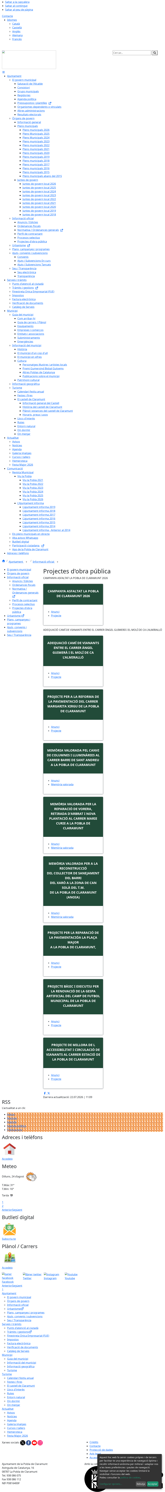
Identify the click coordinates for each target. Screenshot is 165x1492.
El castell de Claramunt (21, 1385)
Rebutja (141, 1483)
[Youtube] (35, 1442)
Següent (17, 1210)
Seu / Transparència (19, 635)
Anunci (55, 780)
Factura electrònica (18, 1343)
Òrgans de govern (18, 573)
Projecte (56, 615)
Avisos (11, 1114)
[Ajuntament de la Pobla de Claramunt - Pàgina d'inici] (29, 59)
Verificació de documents (22, 1347)
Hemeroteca (14, 1432)
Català (16, 23)
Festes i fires (14, 1382)
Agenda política (16, 1126)
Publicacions (14, 1130)
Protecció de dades (101, 1450)
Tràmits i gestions (18, 1332)
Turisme (12, 1370)
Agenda (11, 1122)
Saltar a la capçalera (17, 2)
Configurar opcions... (111, 1483)
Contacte (7, 16)
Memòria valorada (62, 784)
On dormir (13, 1401)
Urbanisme (14, 615)
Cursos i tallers (16, 1428)
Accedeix (7, 1159)
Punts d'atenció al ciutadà (22, 1328)
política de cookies (130, 1477)
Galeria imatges (16, 1424)
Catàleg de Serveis (18, 1351)
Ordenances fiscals (23, 585)
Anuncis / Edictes (22, 581)
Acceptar (152, 1483)
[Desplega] (26, 562)
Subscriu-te (9, 1239)
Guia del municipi (17, 1359)
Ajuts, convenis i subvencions (25, 1316)
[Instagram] (40, 1442)
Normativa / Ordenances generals (25, 590)
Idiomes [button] (12, 20)
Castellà (17, 27)
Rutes (10, 1393)
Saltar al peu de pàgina (19, 9)
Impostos (13, 1339)
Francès (17, 39)
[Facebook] (29, 1442)
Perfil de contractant (24, 600)
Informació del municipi (21, 1362)
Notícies (12, 1118)
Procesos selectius (23, 604)
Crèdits (94, 1442)
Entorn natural (16, 1397)
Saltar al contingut (16, 6)
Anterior (7, 1210)
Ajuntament (16, 561)
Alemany (17, 35)
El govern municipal (19, 569)
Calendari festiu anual (20, 1378)
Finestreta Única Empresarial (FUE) (28, 1335)
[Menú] (3, 72)
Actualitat (8, 1409)
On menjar (13, 1405)
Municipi (7, 1355)
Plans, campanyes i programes (25, 1312)
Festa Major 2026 (17, 1435)
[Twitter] (23, 1442)
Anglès (16, 31)
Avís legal (95, 1453)
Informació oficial (44, 561)
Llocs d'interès (16, 1389)
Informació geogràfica (20, 1366)
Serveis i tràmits (11, 1324)
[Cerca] (155, 52)
